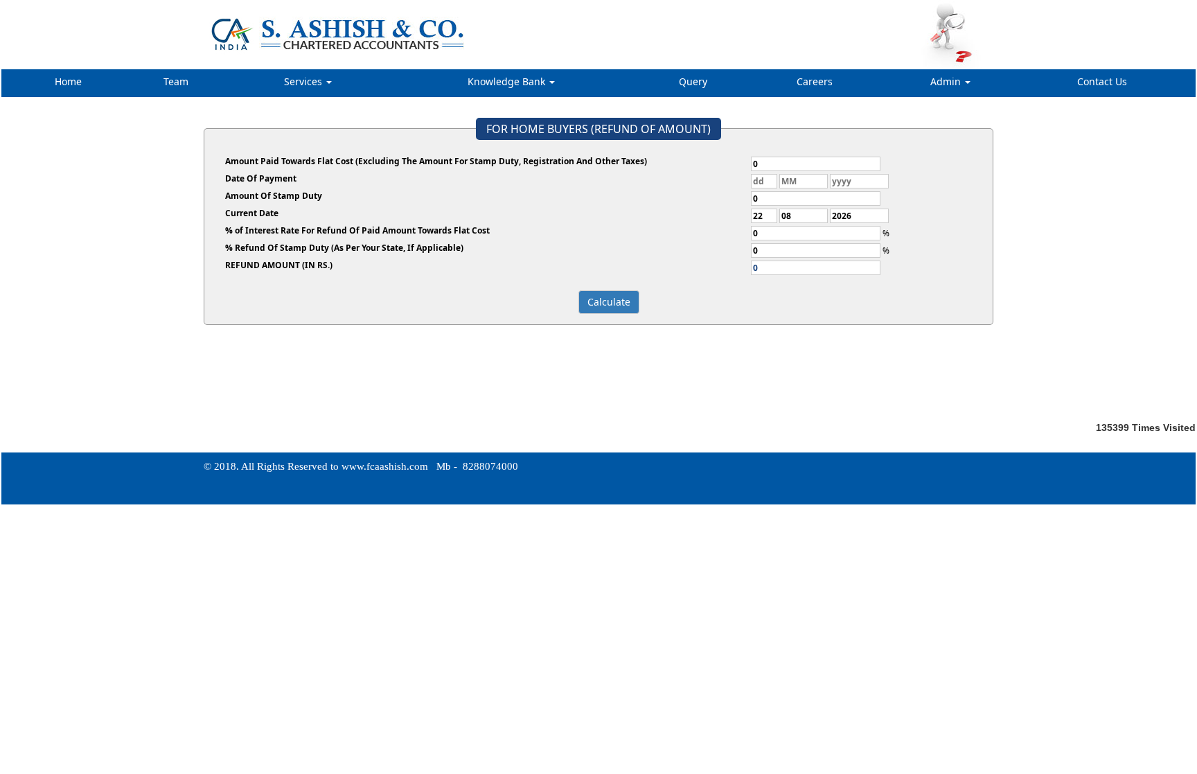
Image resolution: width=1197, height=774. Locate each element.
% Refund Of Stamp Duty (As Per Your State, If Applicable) (344, 248)
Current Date (251, 213)
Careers (815, 81)
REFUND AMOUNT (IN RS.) (278, 265)
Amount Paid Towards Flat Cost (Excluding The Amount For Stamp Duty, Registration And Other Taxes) (436, 161)
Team (175, 81)
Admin (947, 81)
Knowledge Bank (508, 81)
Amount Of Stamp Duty (273, 196)
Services (304, 81)
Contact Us (1102, 81)
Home (68, 81)
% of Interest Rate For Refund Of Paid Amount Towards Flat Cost (357, 230)
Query (693, 81)
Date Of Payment (260, 178)
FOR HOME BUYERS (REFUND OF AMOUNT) (598, 129)
